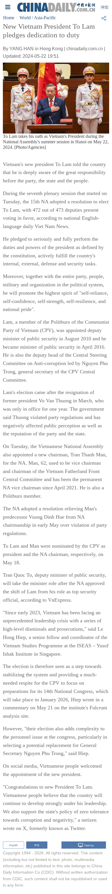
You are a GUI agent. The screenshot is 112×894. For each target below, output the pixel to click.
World (25, 17)
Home (8, 17)
